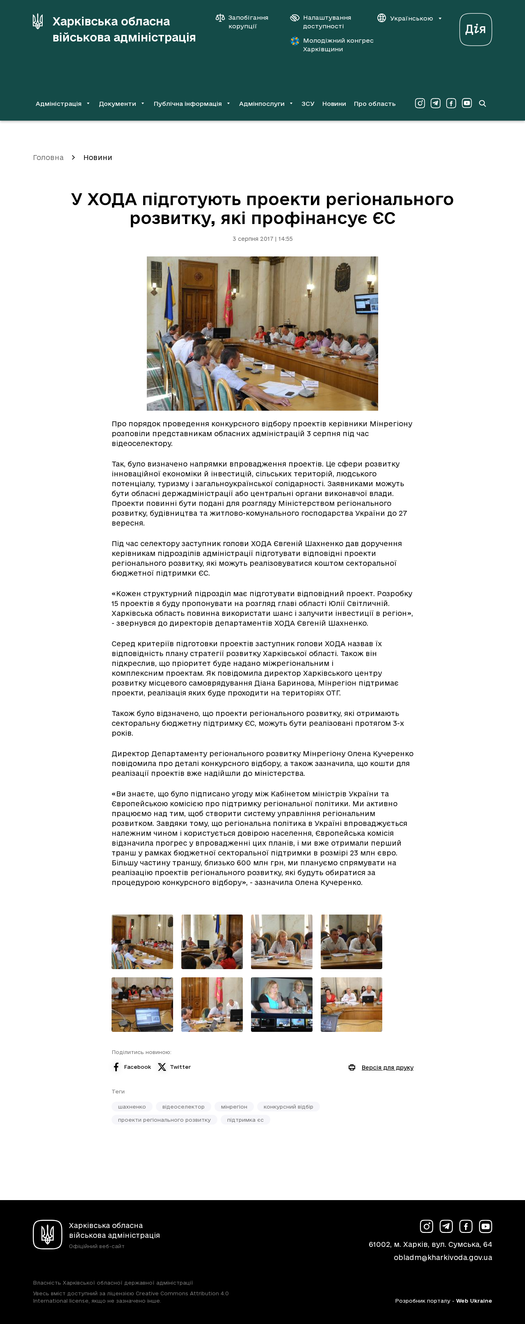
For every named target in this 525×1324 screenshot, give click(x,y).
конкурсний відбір (288, 1106)
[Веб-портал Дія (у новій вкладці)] (475, 27)
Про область (375, 103)
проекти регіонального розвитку (164, 1120)
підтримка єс (245, 1120)
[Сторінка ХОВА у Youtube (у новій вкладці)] (467, 103)
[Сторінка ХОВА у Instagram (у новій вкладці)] (420, 103)
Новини (334, 103)
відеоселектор (183, 1106)
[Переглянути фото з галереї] (142, 942)
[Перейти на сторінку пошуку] (482, 103)
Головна (48, 157)
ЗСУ (308, 103)
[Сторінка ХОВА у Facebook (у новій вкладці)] (451, 103)
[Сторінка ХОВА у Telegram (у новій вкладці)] (436, 103)
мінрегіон (234, 1106)
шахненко (132, 1106)
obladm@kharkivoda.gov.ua (443, 1257)
